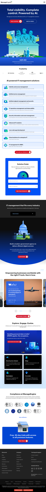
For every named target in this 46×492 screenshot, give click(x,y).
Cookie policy (8, 483)
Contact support (34, 455)
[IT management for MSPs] (23, 145)
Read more (10, 301)
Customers (18, 457)
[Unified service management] (23, 95)
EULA (12, 481)
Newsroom (18, 464)
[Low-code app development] (23, 131)
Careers (18, 468)
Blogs (33, 362)
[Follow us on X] (34, 468)
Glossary (3, 464)
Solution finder (5, 472)
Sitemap (18, 470)
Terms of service (18, 481)
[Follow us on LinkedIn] (32, 468)
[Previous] (16, 311)
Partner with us (19, 466)
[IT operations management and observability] (23, 109)
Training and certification (36, 461)
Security (24, 481)
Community (4, 466)
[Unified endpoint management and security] (23, 102)
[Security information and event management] (23, 116)
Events (17, 461)
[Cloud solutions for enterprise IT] (23, 138)
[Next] (30, 311)
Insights (3, 457)
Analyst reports (19, 459)
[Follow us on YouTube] (41, 468)
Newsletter (24, 483)
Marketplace (13, 377)
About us (18, 455)
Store (32, 457)
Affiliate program (17, 483)
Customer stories (5, 461)
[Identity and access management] (23, 87)
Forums (13, 362)
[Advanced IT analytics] (23, 123)
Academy (4, 459)
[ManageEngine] (7, 2)
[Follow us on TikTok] (32, 471)
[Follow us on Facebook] (36, 468)
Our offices (38, 483)
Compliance (31, 481)
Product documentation (7, 470)
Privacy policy (38, 481)
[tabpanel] (23, 342)
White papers (4, 468)
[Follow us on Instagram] (39, 468)
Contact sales (30, 483)
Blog (3, 455)
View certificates (23, 417)
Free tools (33, 377)
